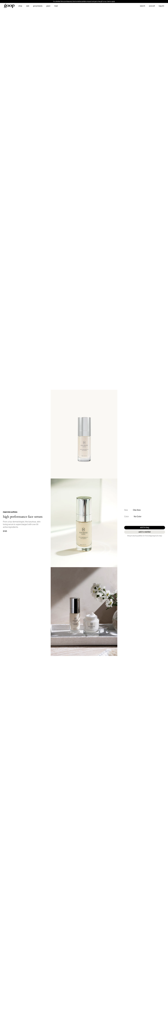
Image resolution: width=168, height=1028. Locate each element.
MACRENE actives (10, 512)
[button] (84, 434)
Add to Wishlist (145, 532)
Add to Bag (144, 527)
